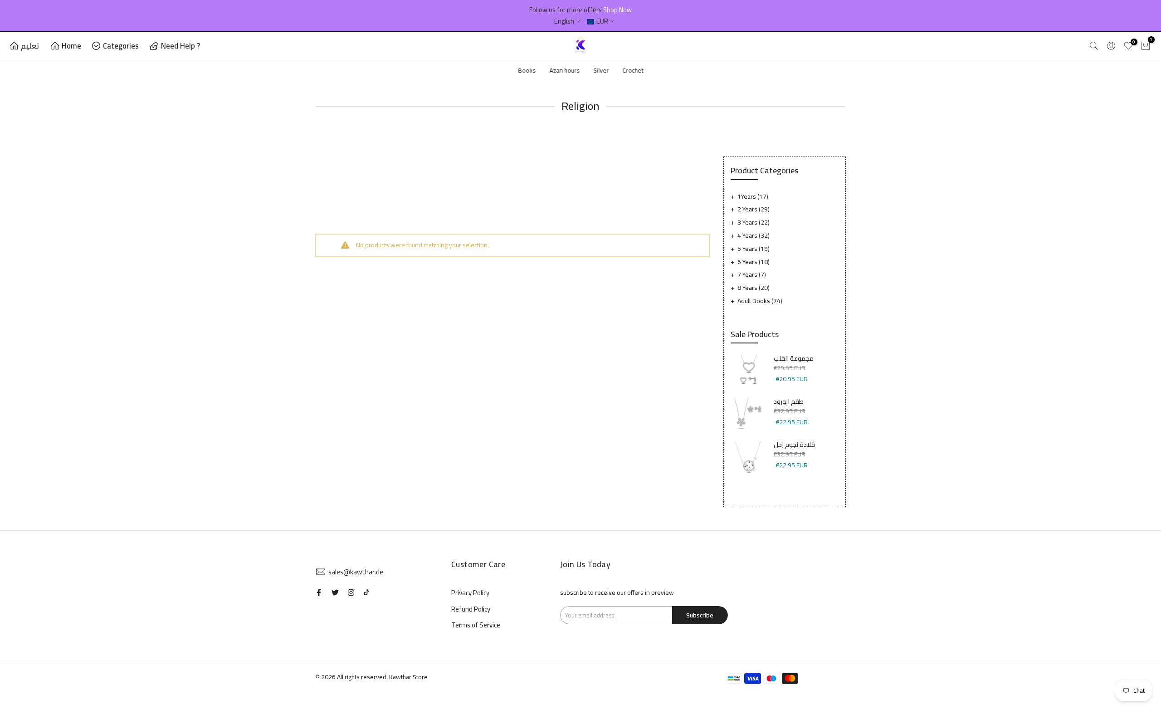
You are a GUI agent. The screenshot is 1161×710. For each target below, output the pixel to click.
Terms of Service (475, 625)
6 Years (753, 262)
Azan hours (564, 70)
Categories (121, 46)
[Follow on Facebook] (318, 592)
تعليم (30, 46)
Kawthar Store (408, 677)
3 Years (753, 222)
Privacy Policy (470, 592)
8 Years (753, 288)
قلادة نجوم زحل (794, 445)
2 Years (753, 209)
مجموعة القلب (794, 359)
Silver (601, 70)
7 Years (751, 274)
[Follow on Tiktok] (366, 592)
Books (527, 70)
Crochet (632, 70)
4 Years (753, 235)
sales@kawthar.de (355, 571)
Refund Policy (470, 609)
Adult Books (759, 301)
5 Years (753, 249)
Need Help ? (180, 46)
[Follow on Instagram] (351, 592)
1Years (752, 196)
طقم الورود (789, 402)
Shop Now (617, 10)
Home (71, 46)
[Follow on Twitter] (335, 592)
